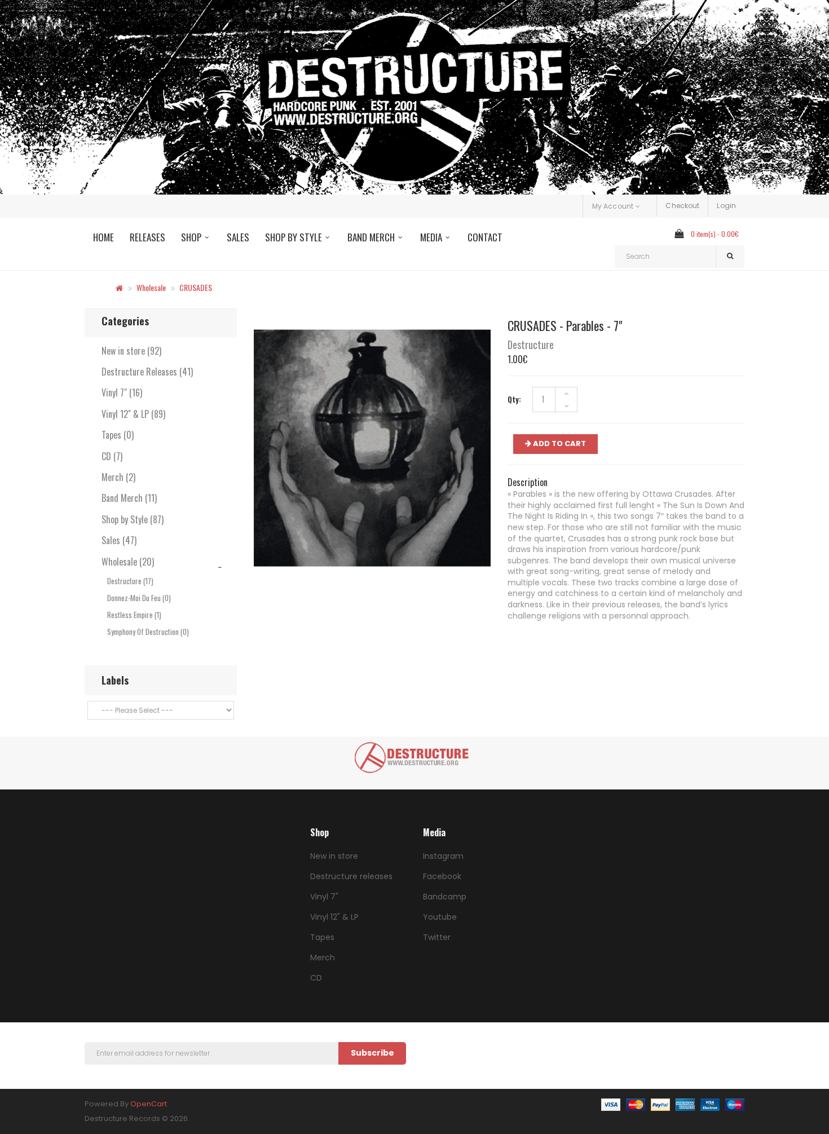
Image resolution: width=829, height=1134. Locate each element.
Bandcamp (444, 896)
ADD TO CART (558, 443)
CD (316, 977)
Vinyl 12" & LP (334, 917)
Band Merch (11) (129, 498)
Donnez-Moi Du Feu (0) (139, 597)
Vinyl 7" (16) (122, 392)
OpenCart (148, 1103)
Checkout (682, 205)
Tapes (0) (118, 435)
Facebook (442, 876)
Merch (322, 957)
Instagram (443, 856)
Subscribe (372, 1052)
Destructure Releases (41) (147, 371)
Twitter (437, 937)
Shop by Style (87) (133, 519)
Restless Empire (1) (134, 614)
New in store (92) (131, 351)
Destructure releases (351, 876)
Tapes (322, 937)
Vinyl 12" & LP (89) (133, 414)
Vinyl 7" (324, 896)
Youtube (440, 917)
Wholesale (151, 287)
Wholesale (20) (128, 561)
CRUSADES (195, 287)
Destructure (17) (130, 580)
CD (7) (112, 456)
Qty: (514, 399)
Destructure (531, 344)
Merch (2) (118, 477)
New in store (334, 856)
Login (726, 205)
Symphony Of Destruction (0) (148, 631)
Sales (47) (119, 540)
